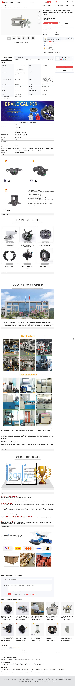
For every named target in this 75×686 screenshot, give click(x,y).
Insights (65, 678)
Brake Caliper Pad (14, 672)
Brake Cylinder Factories (16, 669)
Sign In (45, 52)
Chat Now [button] (67, 23)
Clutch (12, 664)
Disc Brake (25, 7)
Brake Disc (39, 650)
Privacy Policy (54, 681)
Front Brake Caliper (62, 669)
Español (15, 679)
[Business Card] (72, 62)
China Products (16, 678)
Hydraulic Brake (23, 664)
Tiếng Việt (62, 679)
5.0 (60, 59)
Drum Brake (30, 664)
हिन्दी (52, 679)
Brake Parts (3, 654)
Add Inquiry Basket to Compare (22, 42)
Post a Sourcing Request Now (31, 594)
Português (19, 679)
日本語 (50, 679)
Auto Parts (17, 7)
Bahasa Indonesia (68, 679)
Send (9, 594)
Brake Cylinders (40, 652)
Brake (21, 7)
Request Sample (64, 25)
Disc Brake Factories (35, 669)
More (2, 674)
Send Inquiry (50, 23)
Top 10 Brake (22, 672)
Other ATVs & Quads (5, 664)
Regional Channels (50, 678)
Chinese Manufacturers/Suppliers (24, 678)
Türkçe (59, 679)
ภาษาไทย (55, 679)
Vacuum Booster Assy (23, 652)
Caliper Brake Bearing (52, 669)
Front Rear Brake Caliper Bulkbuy (39, 672)
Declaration (49, 681)
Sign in (73, 2)
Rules (73, 5)
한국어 (46, 679)
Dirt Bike (17, 664)
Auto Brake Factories (25, 669)
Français (23, 679)
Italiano (32, 679)
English (12, 679)
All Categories (5, 5)
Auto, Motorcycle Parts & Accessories (9, 7)
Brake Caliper (58, 650)
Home (2, 7)
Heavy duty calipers (22, 650)
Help (54, 5)
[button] (50, 60)
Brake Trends (29, 672)
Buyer (49, 5)
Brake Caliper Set (44, 669)
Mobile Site (61, 678)
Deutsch (35, 679)
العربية (43, 679)
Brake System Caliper (5, 672)
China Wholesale (33, 678)
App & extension (60, 5)
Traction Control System (39, 664)
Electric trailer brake (4, 650)
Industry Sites (45, 678)
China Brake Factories (5, 669)
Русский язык (28, 679)
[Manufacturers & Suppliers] (7, 2)
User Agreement (43, 681)
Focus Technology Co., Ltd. (30, 681)
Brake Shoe (58, 652)
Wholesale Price (39, 678)
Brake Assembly (4, 652)
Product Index (56, 678)
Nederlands (39, 679)
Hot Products (11, 678)
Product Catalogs (17, 647)
